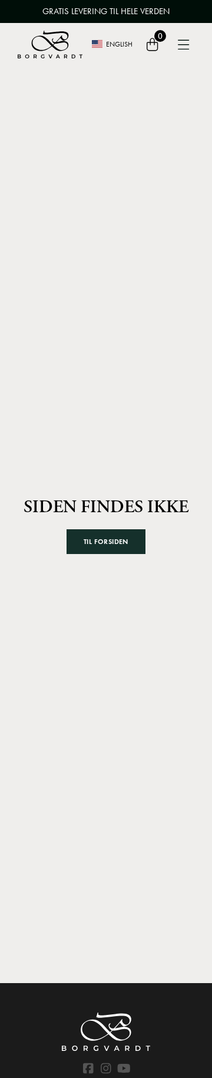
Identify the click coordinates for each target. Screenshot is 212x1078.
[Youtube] (124, 1068)
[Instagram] (106, 1068)
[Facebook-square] (88, 1068)
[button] (106, 541)
